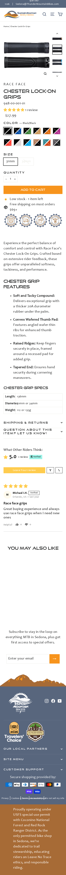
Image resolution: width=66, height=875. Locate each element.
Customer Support (24, 769)
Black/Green (27, 131)
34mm (26, 161)
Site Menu (14, 759)
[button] (14, 110)
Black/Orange (47, 131)
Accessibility (36, 798)
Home (6, 27)
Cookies (15, 798)
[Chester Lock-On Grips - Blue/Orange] (5, 617)
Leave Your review (24, 470)
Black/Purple (56, 131)
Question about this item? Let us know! (28, 431)
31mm (10, 161)
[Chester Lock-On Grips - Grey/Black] (9, 617)
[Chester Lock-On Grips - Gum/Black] (40, 614)
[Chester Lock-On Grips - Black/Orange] (21, 614)
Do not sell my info (54, 798)
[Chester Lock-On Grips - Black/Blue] (9, 614)
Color (20, 123)
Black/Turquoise (27, 142)
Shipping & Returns (26, 422)
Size (8, 154)
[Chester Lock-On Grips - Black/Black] (5, 614)
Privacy (5, 798)
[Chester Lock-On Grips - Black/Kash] (17, 614)
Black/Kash (37, 131)
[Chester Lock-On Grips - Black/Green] (13, 614)
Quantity (14, 172)
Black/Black (8, 131)
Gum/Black (37, 142)
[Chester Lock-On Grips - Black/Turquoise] (36, 614)
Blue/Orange (47, 142)
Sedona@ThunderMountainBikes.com (37, 4)
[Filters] (50, 470)
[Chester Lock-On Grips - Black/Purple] (25, 614)
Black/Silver (17, 142)
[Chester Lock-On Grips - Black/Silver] (32, 614)
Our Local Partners (25, 748)
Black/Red (8, 142)
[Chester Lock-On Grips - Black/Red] (28, 614)
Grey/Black (56, 142)
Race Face (15, 84)
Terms (25, 798)
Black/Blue (17, 131)
